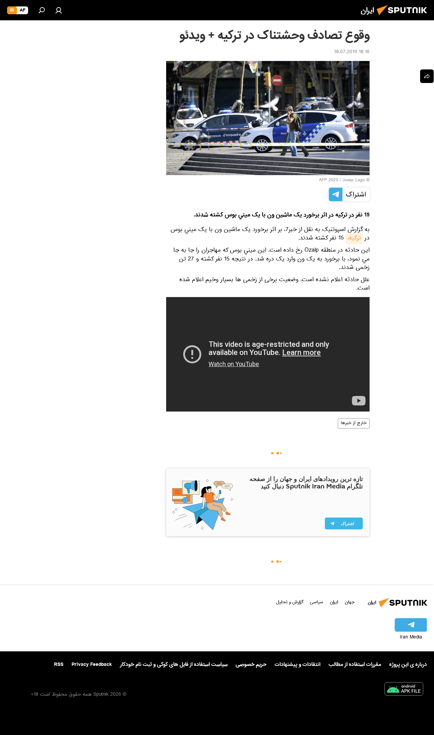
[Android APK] (404, 690)
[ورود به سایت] (58, 10)
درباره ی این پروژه (408, 664)
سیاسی (316, 602)
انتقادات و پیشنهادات (297, 665)
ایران (334, 602)
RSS (58, 664)
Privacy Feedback (92, 665)
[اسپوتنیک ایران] (404, 17)
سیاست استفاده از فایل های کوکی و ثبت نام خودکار (174, 664)
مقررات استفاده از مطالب (355, 664)
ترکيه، (354, 238)
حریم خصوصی (251, 664)
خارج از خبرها (354, 423)
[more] (427, 76)
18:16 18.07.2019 (352, 52)
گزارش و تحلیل (289, 602)
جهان (349, 602)
